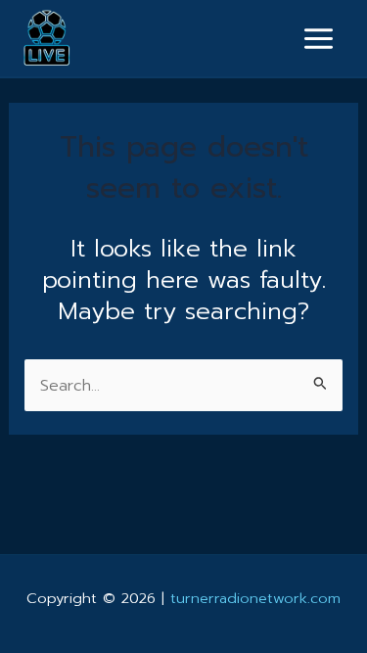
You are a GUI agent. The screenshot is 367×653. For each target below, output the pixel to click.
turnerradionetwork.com (255, 598)
